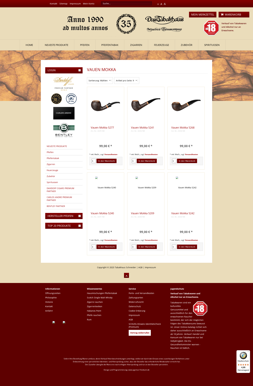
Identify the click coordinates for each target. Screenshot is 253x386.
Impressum (75, 3)
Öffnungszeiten (52, 293)
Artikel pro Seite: (124, 80)
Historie (49, 302)
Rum (89, 319)
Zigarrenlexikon (94, 306)
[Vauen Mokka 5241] (146, 107)
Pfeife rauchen (94, 315)
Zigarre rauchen (95, 302)
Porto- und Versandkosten (141, 293)
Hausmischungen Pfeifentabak (102, 293)
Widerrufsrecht (136, 302)
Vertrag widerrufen (139, 332)
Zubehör (186, 45)
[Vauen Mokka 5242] (186, 192)
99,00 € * (105, 146)
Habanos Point (94, 310)
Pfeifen (84, 45)
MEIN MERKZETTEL (202, 14)
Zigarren (136, 45)
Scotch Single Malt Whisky (99, 297)
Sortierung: (94, 80)
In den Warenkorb (106, 161)
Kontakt (53, 3)
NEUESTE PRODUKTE (56, 45)
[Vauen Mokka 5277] (105, 107)
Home (29, 45)
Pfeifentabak (109, 45)
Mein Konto (88, 3)
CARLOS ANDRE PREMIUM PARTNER (59, 198)
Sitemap (63, 3)
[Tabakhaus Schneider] (126, 23)
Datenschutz (135, 306)
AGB (140, 267)
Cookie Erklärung (137, 310)
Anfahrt (49, 310)
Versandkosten (110, 154)
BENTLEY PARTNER (56, 206)
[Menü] (248, 352)
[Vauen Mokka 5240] (105, 192)
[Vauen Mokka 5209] (146, 192)
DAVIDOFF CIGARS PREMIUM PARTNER (60, 190)
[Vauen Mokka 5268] (186, 107)
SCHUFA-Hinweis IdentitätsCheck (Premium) (145, 325)
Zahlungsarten (136, 297)
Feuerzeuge (161, 45)
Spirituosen (212, 45)
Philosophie (51, 297)
